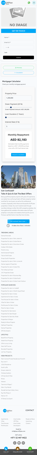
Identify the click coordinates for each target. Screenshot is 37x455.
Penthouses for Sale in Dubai (9, 305)
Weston (3, 381)
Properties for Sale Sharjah (9, 313)
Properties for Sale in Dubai (9, 294)
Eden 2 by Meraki (6, 387)
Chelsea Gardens (6, 373)
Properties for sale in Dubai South (11, 278)
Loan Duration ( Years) (14, 114)
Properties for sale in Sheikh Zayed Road (13, 291)
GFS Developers (5, 331)
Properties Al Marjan (7, 319)
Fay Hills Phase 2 (6, 393)
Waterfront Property (7, 340)
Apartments (4, 419)
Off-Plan (15, 421)
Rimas (3, 378)
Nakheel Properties (6, 325)
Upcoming (29, 421)
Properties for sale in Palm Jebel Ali (11, 238)
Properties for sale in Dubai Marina (11, 241)
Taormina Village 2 (6, 384)
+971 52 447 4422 (18, 437)
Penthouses (4, 425)
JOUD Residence (6, 364)
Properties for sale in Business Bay (11, 275)
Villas (2, 421)
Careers (28, 423)
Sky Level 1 (4, 361)
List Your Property (6, 352)
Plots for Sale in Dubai (7, 308)
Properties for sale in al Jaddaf (10, 288)
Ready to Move (30, 419)
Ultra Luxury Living (6, 343)
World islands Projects (7, 252)
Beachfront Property (7, 337)
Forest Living (5, 250)
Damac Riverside (6, 235)
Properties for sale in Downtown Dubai (12, 244)
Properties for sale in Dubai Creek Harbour (13, 281)
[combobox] (6, 47)
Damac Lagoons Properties (9, 264)
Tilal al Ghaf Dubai (6, 255)
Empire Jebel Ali (6, 370)
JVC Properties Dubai (7, 272)
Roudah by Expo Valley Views (9, 390)
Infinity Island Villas (6, 376)
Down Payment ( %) (13, 104)
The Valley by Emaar (7, 270)
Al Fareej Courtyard (6, 398)
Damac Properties (6, 328)
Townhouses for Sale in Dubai (9, 299)
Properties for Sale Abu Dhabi (9, 316)
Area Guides (16, 419)
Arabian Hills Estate (6, 247)
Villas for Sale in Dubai (7, 302)
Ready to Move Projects (8, 322)
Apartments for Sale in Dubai (9, 296)
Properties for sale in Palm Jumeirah (11, 261)
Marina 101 (4, 396)
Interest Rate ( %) (12, 122)
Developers (16, 425)
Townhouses (5, 423)
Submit (18, 57)
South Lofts (4, 367)
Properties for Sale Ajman (8, 311)
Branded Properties (7, 349)
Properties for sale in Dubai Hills (10, 267)
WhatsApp (19, 67)
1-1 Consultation (18, 72)
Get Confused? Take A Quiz (17, 221)
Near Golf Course (6, 346)
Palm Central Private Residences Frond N (13, 359)
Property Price (10, 93)
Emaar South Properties (8, 258)
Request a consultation (18, 154)
